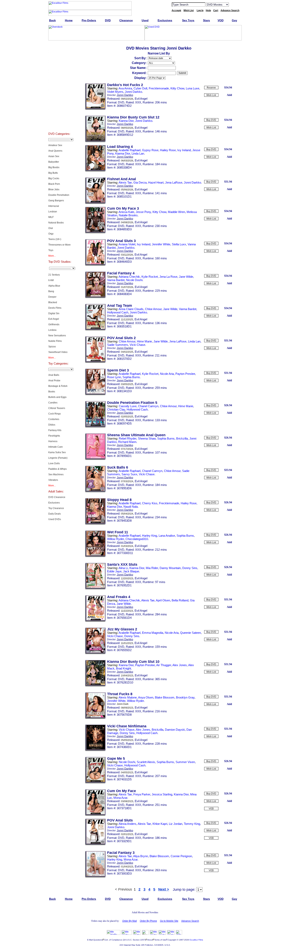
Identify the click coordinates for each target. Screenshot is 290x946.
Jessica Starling (162, 794)
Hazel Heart (156, 182)
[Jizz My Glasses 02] (95, 653)
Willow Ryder (115, 539)
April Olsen (163, 600)
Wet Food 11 (117, 532)
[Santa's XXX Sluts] (95, 588)
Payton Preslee (185, 373)
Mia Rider (152, 568)
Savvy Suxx (129, 474)
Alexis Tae (125, 182)
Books (51, 391)
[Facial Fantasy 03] (95, 877)
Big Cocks (53, 178)
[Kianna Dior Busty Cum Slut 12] (95, 141)
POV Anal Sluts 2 (121, 338)
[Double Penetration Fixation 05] (95, 427)
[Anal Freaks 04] (95, 621)
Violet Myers (115, 91)
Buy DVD (211, 120)
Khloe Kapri (159, 823)
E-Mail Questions (95, 940)
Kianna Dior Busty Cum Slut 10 (133, 662)
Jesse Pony (143, 212)
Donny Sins (189, 568)
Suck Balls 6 (117, 467)
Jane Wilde (186, 276)
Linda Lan (138, 153)
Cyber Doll (140, 88)
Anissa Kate (126, 212)
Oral (50, 228)
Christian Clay (116, 409)
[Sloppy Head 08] (95, 524)
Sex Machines (56, 474)
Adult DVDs (59, 46)
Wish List (211, 95)
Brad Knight (123, 668)
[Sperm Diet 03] (95, 394)
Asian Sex (53, 156)
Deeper (52, 296)
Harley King (149, 535)
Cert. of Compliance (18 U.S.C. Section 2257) (125, 940)
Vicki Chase (137, 344)
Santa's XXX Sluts (122, 564)
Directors (59, 125)
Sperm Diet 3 (118, 370)
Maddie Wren (176, 212)
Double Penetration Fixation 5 (132, 403)
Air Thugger (163, 665)
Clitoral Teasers (56, 408)
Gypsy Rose (150, 150)
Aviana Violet (127, 244)
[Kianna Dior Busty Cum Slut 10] (95, 685)
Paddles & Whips (57, 469)
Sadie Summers (117, 344)
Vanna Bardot (115, 280)
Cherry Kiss (149, 503)
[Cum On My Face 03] (95, 232)
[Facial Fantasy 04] (95, 297)
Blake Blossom (164, 697)
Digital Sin (53, 313)
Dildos (51, 424)
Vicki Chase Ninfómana (126, 726)
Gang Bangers (56, 200)
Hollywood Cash (117, 312)
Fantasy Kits (54, 430)
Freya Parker (141, 794)
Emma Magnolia (152, 632)
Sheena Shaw (147, 438)
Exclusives (59, 56)
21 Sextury (54, 274)
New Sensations (57, 335)
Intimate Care (55, 446)
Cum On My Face (121, 791)
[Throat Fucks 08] (95, 718)
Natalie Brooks (128, 215)
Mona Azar (120, 797)
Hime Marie (144, 341)
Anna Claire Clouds (131, 309)
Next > (163, 889)
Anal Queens (55, 150)
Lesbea (52, 330)
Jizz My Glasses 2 (122, 629)
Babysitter (53, 161)
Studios (59, 95)
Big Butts (53, 173)
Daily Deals (54, 513)
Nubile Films (55, 341)
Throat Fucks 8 (119, 694)
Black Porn (54, 184)
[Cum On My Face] (95, 815)
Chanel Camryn (148, 406)
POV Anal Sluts (120, 820)
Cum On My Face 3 (123, 208)
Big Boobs (53, 167)
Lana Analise (167, 535)
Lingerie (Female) (57, 458)
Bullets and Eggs (57, 397)
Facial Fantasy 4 (121, 273)
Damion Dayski (175, 729)
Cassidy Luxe (128, 406)
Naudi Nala (130, 506)
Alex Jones (179, 665)
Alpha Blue (54, 285)
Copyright (172, 940)
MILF (51, 217)
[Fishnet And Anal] (95, 203)
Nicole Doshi (134, 280)
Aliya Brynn (140, 856)
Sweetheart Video (57, 352)
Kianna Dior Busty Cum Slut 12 (133, 117)
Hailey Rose (168, 150)
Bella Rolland (180, 600)
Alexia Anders (127, 823)
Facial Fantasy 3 (121, 853)
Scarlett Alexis (146, 762)
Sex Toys (59, 75)
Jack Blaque (131, 571)
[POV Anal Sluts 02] (95, 362)
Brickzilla (182, 438)
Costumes (53, 419)
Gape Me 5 (116, 758)
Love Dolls (54, 463)
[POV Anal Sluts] (95, 844)
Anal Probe (54, 380)
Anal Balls (53, 375)
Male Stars (59, 115)
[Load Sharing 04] (95, 171)
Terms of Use (160, 940)
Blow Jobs (53, 189)
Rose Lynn (114, 377)
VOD (211, 808)
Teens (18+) (54, 239)
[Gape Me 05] (95, 782)
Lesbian (52, 211)
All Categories (59, 85)
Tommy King (192, 823)
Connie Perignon (181, 856)
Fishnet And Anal (121, 179)
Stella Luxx (179, 244)
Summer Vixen (185, 762)
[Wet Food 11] (95, 556)
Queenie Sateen (190, 632)
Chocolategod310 (136, 539)
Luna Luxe (192, 88)
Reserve (211, 87)
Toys (50, 250)
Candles (52, 402)
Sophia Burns (131, 377)
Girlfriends (53, 324)
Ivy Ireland (184, 150)
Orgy (50, 233)
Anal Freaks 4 (118, 597)
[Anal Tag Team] (95, 329)
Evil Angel (53, 319)
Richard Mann (127, 441)
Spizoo (52, 346)
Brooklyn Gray (185, 697)
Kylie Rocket (149, 276)
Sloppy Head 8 (119, 500)
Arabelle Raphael (129, 150)
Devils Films (54, 308)
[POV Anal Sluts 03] (95, 265)
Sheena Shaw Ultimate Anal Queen (136, 435)
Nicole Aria (167, 373)
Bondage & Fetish (57, 386)
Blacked (52, 302)
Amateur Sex (55, 145)
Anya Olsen (145, 697)
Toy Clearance (56, 508)
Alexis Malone (128, 697)
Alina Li (123, 568)
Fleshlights (54, 435)
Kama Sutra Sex (57, 452)
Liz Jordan (175, 823)
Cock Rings (54, 413)
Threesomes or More (59, 244)
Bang (51, 291)
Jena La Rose (168, 276)
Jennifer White (161, 244)
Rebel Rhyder (127, 438)
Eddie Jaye (114, 571)
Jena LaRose (173, 182)
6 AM (51, 280)
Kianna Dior (126, 120)
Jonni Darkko (133, 91)
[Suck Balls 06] (95, 491)
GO (234, 4)
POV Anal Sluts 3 (121, 241)
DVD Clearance (56, 497)
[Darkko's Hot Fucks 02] (95, 109)
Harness (52, 441)
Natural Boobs (56, 222)
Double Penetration (58, 195)
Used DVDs (59, 66)
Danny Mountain (170, 568)
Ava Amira (125, 88)
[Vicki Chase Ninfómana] (95, 750)
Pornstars (59, 105)
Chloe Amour (153, 309)
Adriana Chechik (129, 276)
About (150, 940)
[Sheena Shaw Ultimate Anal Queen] (95, 459)
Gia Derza (140, 182)
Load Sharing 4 (120, 147)
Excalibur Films (196, 940)
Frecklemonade (159, 88)
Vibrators (53, 480)
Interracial (53, 206)
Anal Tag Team (119, 306)
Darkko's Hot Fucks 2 (125, 85)
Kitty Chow (177, 88)
